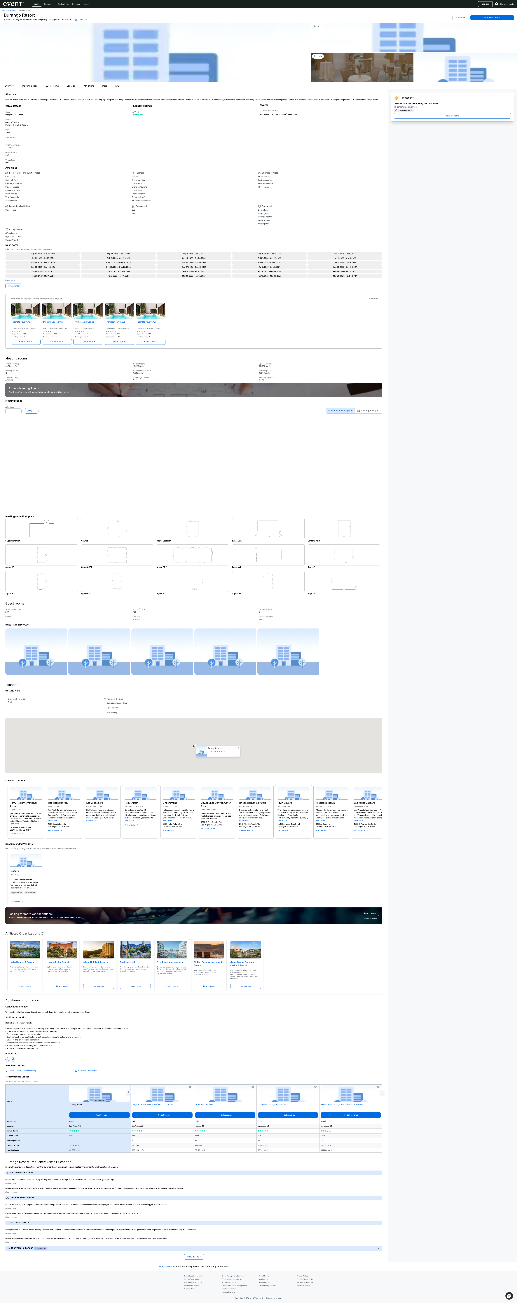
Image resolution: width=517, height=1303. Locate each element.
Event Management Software (233, 1276)
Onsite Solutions (190, 1289)
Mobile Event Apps (229, 1282)
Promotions (49, 4)
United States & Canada (22, 962)
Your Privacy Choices (267, 1286)
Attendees (9, 407)
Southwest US (127, 962)
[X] (7, 1059)
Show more (10, 280)
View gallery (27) (506, 77)
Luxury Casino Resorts (58, 962)
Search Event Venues (192, 1279)
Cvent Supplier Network (193, 1276)
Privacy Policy (302, 1276)
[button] (155, 52)
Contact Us (263, 1279)
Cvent (4, 10)
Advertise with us (303, 1286)
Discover (76, 4)
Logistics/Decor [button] (16, 893)
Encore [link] (15, 870)
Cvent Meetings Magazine (170, 962)
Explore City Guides (191, 1286)
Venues (37, 4)
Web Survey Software (230, 1289)
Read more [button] (14, 824)
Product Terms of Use (305, 1279)
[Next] (378, 811)
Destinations (63, 4)
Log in (511, 4)
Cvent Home (264, 1276)
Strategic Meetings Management (234, 1286)
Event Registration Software (233, 1279)
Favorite (461, 18)
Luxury (87, 4)
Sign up (503, 4)
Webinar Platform (228, 1292)
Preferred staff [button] (30, 893)
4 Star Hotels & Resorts (95, 962)
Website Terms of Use (305, 1282)
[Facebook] (13, 1059)
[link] (26, 860)
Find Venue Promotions (193, 1282)
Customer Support (266, 1282)
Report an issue (166, 1266)
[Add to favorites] (189, 1087)
